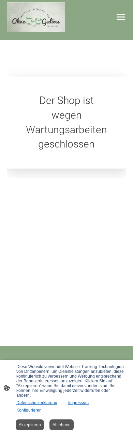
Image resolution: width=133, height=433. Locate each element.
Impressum (78, 402)
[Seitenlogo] (36, 17)
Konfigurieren (29, 410)
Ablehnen (62, 424)
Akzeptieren (30, 424)
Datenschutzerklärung (36, 402)
